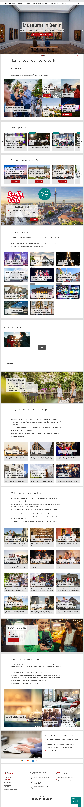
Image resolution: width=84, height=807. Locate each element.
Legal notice (7, 804)
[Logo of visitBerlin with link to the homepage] (10, 3)
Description (10, 363)
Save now (34, 219)
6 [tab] (44, 55)
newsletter (9, 779)
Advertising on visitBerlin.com (10, 789)
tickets (38, 783)
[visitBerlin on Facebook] (33, 799)
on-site (40, 779)
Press (5, 783)
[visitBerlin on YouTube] (40, 799)
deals (44, 782)
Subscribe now (13, 640)
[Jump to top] (79, 768)
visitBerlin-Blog (60, 772)
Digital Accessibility (26, 804)
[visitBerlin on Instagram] (44, 799)
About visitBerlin (7, 782)
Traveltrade (6, 787)
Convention (6, 786)
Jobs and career (7, 785)
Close (79, 798)
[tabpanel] (42, 29)
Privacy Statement (16, 804)
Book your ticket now (42, 45)
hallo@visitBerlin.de (9, 774)
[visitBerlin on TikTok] (47, 799)
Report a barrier (36, 804)
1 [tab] (39, 55)
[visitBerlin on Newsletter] (51, 799)
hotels (47, 782)
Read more (34, 394)
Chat (79, 805)
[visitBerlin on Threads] (36, 799)
